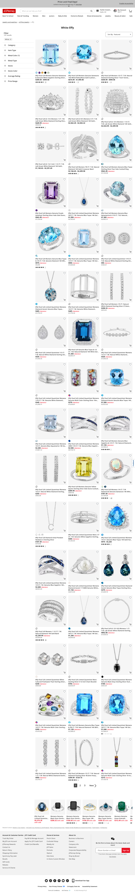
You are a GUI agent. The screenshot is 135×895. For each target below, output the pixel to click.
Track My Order (8, 838)
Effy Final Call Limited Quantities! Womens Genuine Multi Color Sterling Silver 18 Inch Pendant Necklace (116, 774)
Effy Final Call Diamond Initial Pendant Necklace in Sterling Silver (49, 539)
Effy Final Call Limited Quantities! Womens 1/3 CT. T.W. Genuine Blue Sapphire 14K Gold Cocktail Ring (50, 584)
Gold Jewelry (96, 828)
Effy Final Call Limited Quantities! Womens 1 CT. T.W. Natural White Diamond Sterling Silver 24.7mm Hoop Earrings (50, 774)
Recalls (5, 859)
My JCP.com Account (10, 841)
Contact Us (6, 847)
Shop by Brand (74, 856)
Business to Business (76, 838)
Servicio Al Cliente (9, 868)
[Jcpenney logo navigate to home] (9, 11)
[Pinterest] (59, 881)
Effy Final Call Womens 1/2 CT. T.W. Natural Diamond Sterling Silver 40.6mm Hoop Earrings (83, 774)
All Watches (103, 828)
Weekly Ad (50, 844)
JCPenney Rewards (9, 844)
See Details (112, 857)
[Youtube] (63, 881)
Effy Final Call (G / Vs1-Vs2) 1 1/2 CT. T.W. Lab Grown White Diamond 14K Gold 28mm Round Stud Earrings (49, 165)
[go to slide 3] (67, 6)
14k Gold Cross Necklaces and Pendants (37, 828)
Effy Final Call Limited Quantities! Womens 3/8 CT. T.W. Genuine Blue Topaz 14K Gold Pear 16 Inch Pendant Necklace (83, 214)
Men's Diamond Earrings (57, 828)
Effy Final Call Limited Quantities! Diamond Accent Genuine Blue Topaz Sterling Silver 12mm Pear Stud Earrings (116, 587)
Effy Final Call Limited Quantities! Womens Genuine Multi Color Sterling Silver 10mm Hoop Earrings (83, 399)
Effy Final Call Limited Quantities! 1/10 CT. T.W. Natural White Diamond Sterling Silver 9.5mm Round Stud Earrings (116, 260)
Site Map (72, 859)
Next (91, 785)
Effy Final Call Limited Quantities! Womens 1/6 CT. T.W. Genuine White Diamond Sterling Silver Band (83, 308)
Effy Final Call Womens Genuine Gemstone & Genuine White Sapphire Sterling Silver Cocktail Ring (50, 77)
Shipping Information (10, 853)
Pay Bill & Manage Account (34, 838)
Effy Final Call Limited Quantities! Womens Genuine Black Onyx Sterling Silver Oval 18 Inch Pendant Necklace (116, 681)
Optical (49, 853)
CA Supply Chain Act (73, 886)
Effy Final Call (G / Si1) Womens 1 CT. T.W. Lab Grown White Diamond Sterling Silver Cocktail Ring (50, 120)
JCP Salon (50, 847)
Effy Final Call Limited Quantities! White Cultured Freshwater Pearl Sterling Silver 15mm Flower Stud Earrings (50, 681)
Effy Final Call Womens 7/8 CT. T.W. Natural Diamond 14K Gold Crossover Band (83, 168)
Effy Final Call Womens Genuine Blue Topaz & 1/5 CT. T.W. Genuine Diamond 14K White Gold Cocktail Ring (50, 260)
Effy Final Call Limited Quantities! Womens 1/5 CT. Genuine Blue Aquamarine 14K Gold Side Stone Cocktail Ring (50, 445)
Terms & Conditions (54, 890)
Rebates (5, 865)
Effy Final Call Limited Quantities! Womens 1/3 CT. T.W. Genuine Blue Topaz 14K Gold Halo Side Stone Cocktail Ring (83, 260)
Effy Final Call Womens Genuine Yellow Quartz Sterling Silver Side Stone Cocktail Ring (83, 488)
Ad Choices (65, 890)
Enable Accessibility (126, 3)
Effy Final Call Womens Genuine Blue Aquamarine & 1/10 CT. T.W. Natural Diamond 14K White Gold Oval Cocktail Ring (115, 214)
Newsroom (72, 847)
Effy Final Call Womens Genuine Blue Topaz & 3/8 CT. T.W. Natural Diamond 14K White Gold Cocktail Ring (83, 726)
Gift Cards (6, 862)
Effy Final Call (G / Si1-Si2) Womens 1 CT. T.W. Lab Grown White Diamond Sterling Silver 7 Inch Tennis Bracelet (115, 629)
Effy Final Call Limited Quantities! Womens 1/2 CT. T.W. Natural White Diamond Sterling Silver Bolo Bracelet (116, 354)
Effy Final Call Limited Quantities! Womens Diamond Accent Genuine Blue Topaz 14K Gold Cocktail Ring (116, 399)
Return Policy (7, 850)
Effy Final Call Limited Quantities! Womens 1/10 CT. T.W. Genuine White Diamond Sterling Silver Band (50, 399)
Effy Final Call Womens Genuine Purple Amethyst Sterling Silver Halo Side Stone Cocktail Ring (50, 214)
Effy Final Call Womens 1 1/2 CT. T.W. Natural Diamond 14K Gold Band (48, 632)
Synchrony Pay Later (10, 856)
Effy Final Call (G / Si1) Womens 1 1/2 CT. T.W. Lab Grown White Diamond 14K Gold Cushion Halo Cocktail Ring (116, 123)
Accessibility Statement (89, 886)
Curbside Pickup (52, 841)
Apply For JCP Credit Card (34, 841)
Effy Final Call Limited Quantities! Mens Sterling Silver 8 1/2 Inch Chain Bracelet (82, 681)
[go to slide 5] (70, 6)
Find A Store (51, 838)
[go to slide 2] (65, 6)
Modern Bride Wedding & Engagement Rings (78, 828)
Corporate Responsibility (77, 850)
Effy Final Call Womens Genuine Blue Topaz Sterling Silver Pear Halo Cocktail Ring (116, 168)
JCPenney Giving (74, 853)
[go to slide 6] (72, 6)
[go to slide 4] (68, 6)
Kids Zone (50, 856)
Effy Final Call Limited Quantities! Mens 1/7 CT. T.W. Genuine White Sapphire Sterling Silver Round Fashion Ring (83, 536)
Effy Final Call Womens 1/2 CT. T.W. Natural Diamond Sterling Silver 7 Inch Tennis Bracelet (116, 77)
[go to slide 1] (63, 6)
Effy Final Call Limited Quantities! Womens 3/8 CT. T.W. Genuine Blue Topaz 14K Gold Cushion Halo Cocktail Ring (116, 726)
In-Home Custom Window (56, 859)
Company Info (74, 844)
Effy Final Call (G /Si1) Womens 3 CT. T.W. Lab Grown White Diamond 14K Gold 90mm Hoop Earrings (82, 120)
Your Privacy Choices (55, 886)
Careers (71, 841)
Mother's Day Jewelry (19, 828)
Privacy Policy (42, 886)
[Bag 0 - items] (130, 11)
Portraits (50, 850)
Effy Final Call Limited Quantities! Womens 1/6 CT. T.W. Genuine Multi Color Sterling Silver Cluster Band (50, 726)
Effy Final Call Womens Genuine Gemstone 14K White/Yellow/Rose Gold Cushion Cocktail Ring (83, 77)
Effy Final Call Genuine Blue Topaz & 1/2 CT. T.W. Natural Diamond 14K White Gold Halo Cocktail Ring (83, 351)
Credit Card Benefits (32, 844)
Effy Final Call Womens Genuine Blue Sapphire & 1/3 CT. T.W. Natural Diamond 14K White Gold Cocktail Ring (116, 442)
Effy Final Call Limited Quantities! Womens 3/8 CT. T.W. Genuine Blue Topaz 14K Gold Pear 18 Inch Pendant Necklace (83, 632)
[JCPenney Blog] (68, 881)
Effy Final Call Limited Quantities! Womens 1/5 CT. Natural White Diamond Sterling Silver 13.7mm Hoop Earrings (50, 491)
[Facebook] (55, 881)
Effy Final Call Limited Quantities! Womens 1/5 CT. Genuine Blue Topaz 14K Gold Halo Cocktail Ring (116, 539)
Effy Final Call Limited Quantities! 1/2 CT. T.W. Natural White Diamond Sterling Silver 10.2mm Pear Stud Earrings (50, 354)
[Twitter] (47, 881)
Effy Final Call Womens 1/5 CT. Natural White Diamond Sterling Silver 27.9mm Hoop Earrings (115, 305)
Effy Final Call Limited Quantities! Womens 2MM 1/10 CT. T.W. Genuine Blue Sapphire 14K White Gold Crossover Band (83, 445)
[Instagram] (51, 881)
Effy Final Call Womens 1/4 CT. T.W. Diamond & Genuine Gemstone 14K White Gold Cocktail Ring (116, 491)
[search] (92, 11)
